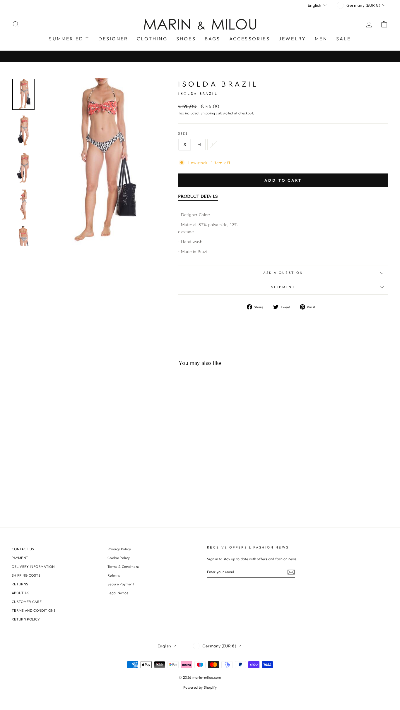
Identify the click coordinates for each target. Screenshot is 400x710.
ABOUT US (21, 593)
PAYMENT (20, 558)
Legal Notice (117, 593)
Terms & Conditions (123, 566)
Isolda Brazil (218, 84)
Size (183, 133)
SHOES (186, 39)
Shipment (283, 287)
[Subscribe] (291, 572)
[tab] (198, 198)
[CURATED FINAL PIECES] (200, 56)
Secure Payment (120, 584)
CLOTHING (152, 39)
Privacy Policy (119, 549)
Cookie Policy (118, 558)
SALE (343, 39)
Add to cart (283, 180)
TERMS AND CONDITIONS (34, 610)
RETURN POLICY (26, 619)
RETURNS (20, 584)
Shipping (208, 113)
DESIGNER (113, 39)
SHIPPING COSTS (26, 575)
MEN (321, 39)
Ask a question (283, 273)
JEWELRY (292, 39)
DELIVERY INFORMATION (33, 566)
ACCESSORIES (249, 39)
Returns (113, 575)
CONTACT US (23, 549)
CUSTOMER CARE (27, 601)
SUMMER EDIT (69, 39)
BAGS (212, 39)
